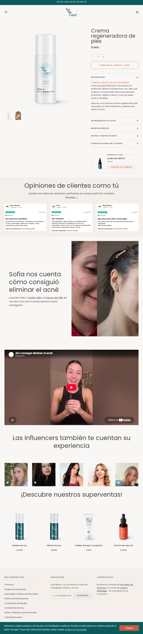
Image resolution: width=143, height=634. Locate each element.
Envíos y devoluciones (104, 136)
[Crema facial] (19, 527)
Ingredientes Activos (103, 121)
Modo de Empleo (100, 128)
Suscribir (82, 596)
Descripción (98, 77)
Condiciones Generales (15, 603)
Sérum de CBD (54, 297)
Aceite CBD (34, 297)
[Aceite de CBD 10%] (123, 527)
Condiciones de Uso (14, 608)
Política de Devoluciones (16, 598)
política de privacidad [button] (75, 629)
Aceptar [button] (129, 628)
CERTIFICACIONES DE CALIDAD (106, 143)
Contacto (9, 584)
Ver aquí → (71, 197)
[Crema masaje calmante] (89, 527)
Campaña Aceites (13, 617)
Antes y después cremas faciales (20, 612)
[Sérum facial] (54, 527)
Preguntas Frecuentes (15, 589)
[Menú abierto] (8, 12)
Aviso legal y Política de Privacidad (21, 594)
